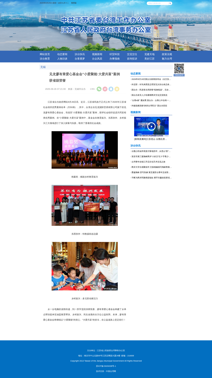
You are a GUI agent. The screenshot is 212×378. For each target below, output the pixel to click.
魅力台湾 (167, 58)
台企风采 (97, 58)
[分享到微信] (99, 89)
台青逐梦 (80, 58)
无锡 (43, 66)
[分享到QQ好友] (111, 89)
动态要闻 (62, 54)
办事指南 (115, 58)
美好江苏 (149, 58)
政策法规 (167, 54)
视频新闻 (97, 54)
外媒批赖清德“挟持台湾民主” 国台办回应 (149, 106)
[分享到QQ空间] (117, 89)
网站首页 (45, 54)
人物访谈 (62, 58)
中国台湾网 (111, 371)
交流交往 (132, 54)
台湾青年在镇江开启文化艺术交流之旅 (148, 162)
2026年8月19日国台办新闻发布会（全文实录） (152, 79)
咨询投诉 (132, 58)
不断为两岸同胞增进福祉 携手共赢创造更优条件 (152, 178)
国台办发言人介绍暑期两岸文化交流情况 (149, 95)
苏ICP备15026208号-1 (106, 366)
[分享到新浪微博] (105, 89)
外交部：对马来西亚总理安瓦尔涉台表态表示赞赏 (152, 84)
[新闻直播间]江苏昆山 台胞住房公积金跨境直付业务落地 (151, 139)
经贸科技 (115, 54)
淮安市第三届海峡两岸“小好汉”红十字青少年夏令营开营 (152, 156)
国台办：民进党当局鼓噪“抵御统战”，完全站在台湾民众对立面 (152, 90)
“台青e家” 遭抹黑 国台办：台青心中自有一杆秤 (152, 100)
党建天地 (149, 54)
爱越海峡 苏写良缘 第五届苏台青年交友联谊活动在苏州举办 (152, 172)
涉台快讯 (80, 54)
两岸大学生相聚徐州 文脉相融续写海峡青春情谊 (152, 167)
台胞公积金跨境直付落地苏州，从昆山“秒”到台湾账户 (152, 151)
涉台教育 (45, 58)
